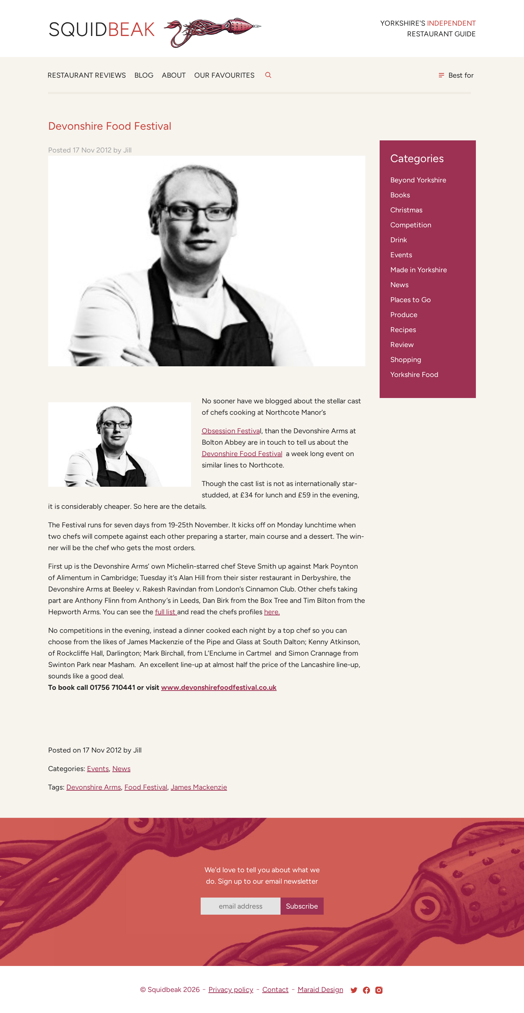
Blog (143, 75)
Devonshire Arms (93, 787)
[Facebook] (366, 990)
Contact (275, 989)
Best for (461, 75)
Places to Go (410, 299)
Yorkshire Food (414, 374)
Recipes (403, 329)
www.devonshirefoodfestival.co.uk (219, 687)
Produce (403, 314)
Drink (398, 240)
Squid (101, 29)
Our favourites (224, 75)
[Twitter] (354, 990)
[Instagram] (378, 990)
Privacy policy (231, 989)
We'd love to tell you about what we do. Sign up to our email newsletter (262, 875)
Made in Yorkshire (418, 269)
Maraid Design (320, 989)
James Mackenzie (199, 787)
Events (98, 768)
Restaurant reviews (86, 75)
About (174, 75)
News (121, 768)
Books (400, 195)
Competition (410, 225)
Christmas (406, 210)
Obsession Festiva (231, 431)
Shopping (405, 359)
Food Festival (145, 787)
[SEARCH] (268, 79)
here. (272, 612)
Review (402, 344)
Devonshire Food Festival (242, 453)
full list (166, 612)
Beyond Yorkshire (418, 180)
